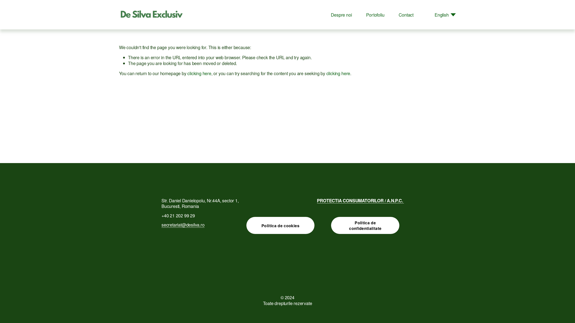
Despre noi (341, 14)
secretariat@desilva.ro (183, 224)
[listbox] (442, 14)
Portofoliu (375, 14)
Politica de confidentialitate (365, 225)
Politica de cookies (280, 225)
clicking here (199, 73)
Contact (406, 14)
